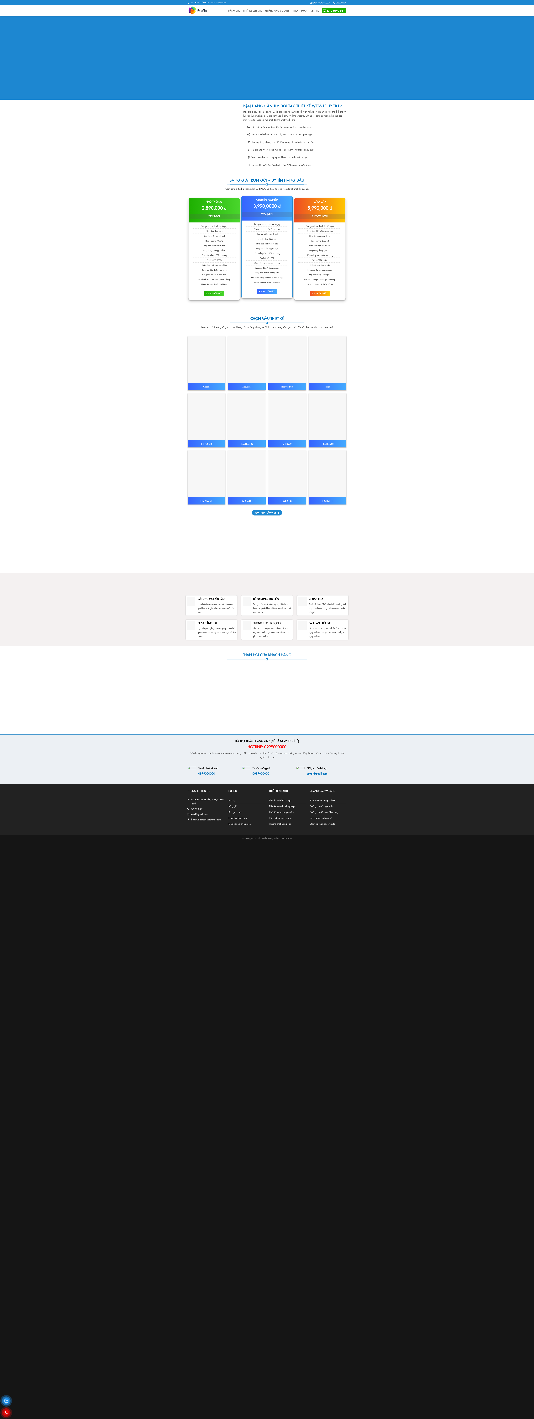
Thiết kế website (252, 10)
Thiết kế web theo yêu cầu (281, 812)
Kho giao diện (235, 812)
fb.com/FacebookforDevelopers (206, 819)
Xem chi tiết (216, 380)
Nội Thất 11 (327, 501)
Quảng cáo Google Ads (321, 806)
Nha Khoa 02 (327, 444)
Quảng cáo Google (277, 10)
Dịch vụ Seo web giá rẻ (321, 817)
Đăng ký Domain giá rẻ (280, 817)
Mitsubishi (247, 386)
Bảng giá (234, 10)
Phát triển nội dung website (322, 800)
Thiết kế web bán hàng (280, 800)
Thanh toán (299, 10)
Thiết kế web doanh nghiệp (282, 806)
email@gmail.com (317, 773)
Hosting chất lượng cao (280, 823)
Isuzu (328, 386)
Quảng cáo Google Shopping (324, 812)
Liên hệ (315, 10)
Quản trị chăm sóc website (322, 823)
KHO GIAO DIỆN (336, 10)
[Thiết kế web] (203, 10)
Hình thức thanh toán (238, 817)
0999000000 (206, 773)
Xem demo (197, 380)
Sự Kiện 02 (287, 501)
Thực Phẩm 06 (247, 444)
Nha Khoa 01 (206, 501)
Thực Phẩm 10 (206, 444)
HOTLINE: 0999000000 (267, 746)
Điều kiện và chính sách (239, 823)
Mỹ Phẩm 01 (287, 444)
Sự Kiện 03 (246, 501)
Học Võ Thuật (287, 386)
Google (206, 386)
